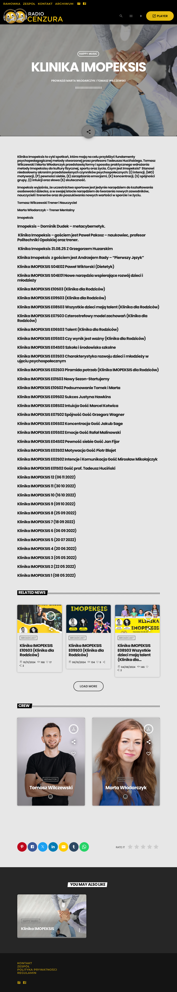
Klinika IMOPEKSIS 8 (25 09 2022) (46, 513)
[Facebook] (84, 3)
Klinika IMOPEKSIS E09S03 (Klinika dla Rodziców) (61, 298)
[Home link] (33, 16)
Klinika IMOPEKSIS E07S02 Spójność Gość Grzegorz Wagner (70, 414)
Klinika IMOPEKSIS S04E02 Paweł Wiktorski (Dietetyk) (65, 266)
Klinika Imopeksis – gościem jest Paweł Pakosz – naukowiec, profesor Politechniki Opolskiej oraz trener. (81, 238)
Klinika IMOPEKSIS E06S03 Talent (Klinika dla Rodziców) (68, 329)
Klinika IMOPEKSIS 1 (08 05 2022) (46, 575)
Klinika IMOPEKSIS (37, 929)
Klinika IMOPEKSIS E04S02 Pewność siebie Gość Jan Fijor (68, 441)
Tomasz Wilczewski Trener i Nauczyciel (47, 203)
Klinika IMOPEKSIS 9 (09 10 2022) (46, 504)
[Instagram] (79, 3)
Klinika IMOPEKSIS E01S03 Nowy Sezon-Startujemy (63, 379)
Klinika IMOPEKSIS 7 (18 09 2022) (46, 522)
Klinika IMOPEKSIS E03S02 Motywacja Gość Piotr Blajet (66, 450)
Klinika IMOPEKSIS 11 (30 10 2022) (46, 486)
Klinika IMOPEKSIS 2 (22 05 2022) (46, 566)
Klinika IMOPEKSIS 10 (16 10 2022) (46, 495)
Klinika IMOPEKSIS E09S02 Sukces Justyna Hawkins (64, 397)
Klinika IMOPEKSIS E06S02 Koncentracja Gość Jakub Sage (70, 423)
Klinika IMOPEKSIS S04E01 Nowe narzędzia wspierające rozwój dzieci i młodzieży (80, 278)
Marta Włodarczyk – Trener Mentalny (45, 210)
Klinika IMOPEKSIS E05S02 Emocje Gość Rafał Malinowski (69, 432)
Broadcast (28, 638)
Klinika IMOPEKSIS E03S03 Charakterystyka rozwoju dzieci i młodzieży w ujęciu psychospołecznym (83, 359)
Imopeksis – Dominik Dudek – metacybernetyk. (61, 226)
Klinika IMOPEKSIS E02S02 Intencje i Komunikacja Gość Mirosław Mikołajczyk (87, 459)
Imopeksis (25, 218)
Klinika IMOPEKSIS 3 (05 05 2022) (46, 558)
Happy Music (88, 54)
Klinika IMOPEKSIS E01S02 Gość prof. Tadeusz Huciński (66, 468)
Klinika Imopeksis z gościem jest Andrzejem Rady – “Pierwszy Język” (80, 257)
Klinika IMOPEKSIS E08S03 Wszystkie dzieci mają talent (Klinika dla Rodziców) (88, 307)
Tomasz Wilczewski (51, 787)
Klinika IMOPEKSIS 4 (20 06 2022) (46, 548)
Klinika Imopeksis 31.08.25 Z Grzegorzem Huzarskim (65, 249)
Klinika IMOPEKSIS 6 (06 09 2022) (46, 531)
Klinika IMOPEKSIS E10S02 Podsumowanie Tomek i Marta (68, 388)
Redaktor (50, 779)
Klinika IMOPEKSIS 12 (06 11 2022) (46, 477)
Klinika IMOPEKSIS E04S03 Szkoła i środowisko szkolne (66, 347)
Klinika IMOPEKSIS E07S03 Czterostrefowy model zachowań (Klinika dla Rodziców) (82, 318)
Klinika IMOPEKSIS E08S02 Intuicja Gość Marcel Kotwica (67, 406)
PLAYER (160, 16)
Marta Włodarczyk (126, 787)
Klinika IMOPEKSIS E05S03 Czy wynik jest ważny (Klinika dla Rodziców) (81, 338)
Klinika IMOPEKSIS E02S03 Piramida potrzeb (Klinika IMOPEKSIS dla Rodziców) (88, 370)
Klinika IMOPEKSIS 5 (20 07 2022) (46, 540)
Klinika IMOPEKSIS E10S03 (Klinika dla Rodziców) (61, 289)
